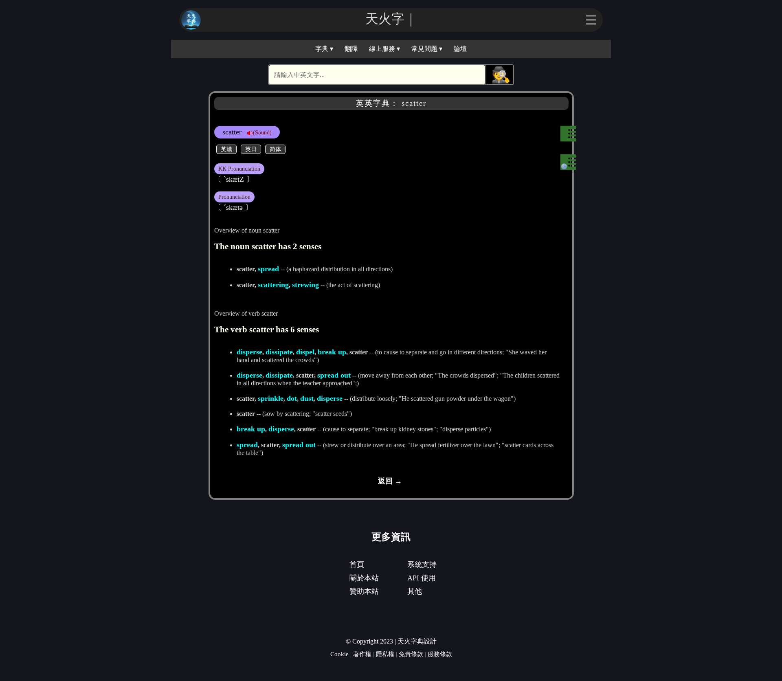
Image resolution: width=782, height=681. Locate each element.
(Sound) (262, 132)
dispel (305, 352)
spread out (334, 375)
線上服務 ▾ (384, 48)
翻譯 (351, 48)
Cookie (339, 653)
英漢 (226, 149)
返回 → (390, 481)
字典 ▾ (324, 48)
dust (307, 398)
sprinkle (270, 398)
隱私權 (385, 653)
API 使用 (421, 578)
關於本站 (364, 578)
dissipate (279, 352)
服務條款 (440, 653)
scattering (273, 285)
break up (332, 352)
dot (292, 398)
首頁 (356, 564)
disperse (249, 352)
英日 (251, 149)
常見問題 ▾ (426, 48)
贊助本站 (364, 591)
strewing (305, 285)
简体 (275, 149)
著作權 (362, 653)
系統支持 (422, 564)
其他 (414, 591)
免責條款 (411, 653)
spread (268, 269)
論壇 (460, 48)
